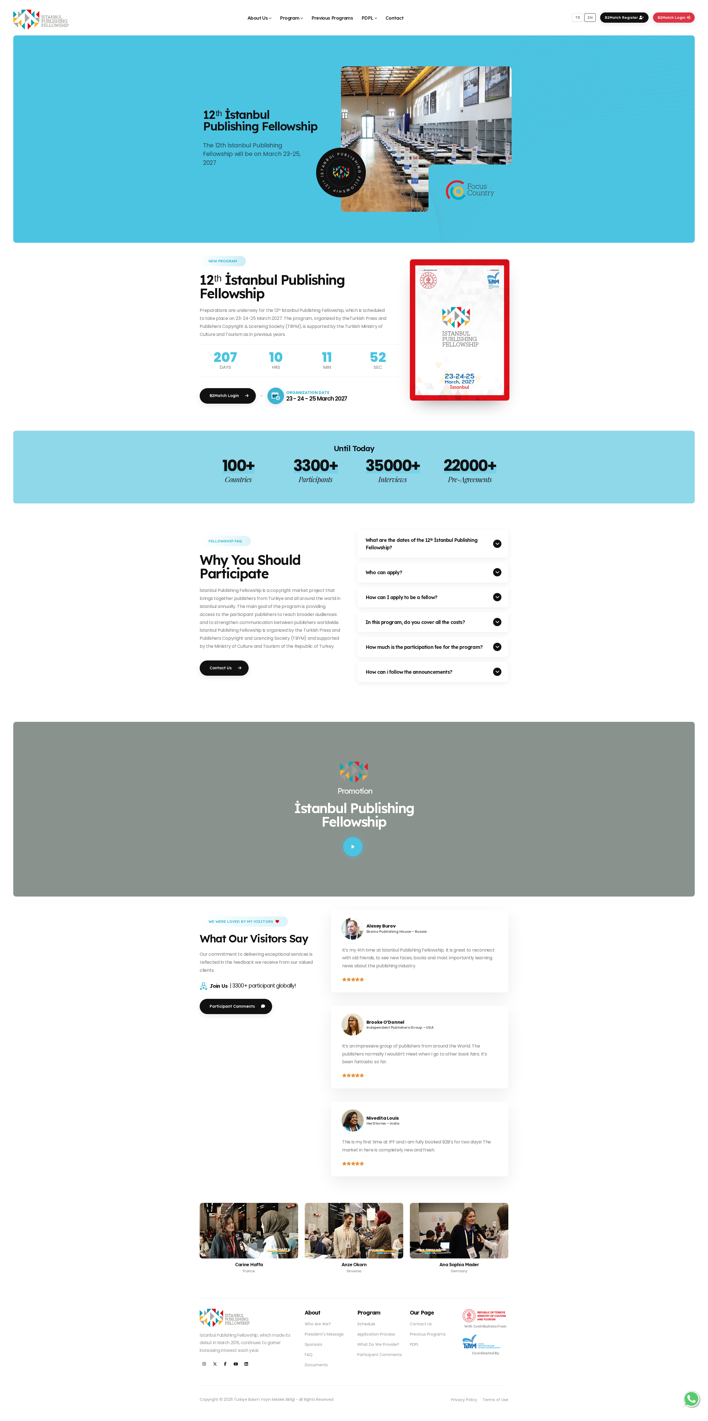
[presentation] (29, 139)
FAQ (309, 1354)
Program (289, 18)
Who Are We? (318, 1324)
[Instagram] (204, 1364)
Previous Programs (332, 18)
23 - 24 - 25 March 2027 (316, 399)
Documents (316, 1365)
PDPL (367, 18)
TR (577, 17)
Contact (395, 18)
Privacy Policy (464, 1399)
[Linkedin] (246, 1364)
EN (590, 17)
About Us (258, 18)
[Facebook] (225, 1364)
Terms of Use (495, 1399)
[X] (214, 1364)
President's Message (324, 1334)
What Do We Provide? (378, 1344)
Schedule (366, 1324)
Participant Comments (379, 1354)
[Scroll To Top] (698, 1415)
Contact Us (421, 1324)
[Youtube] (235, 1364)
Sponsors (313, 1344)
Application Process (376, 1334)
